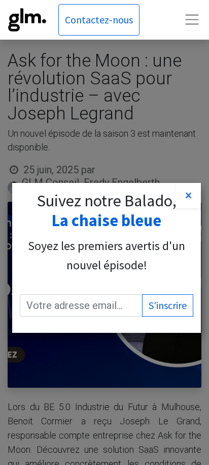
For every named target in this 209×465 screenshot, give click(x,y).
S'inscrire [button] (168, 305)
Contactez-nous (99, 19)
